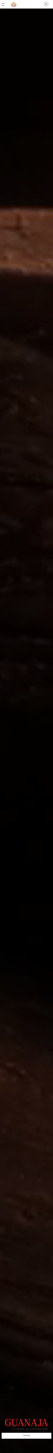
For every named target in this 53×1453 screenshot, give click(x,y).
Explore (26, 1435)
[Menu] (3, 4)
